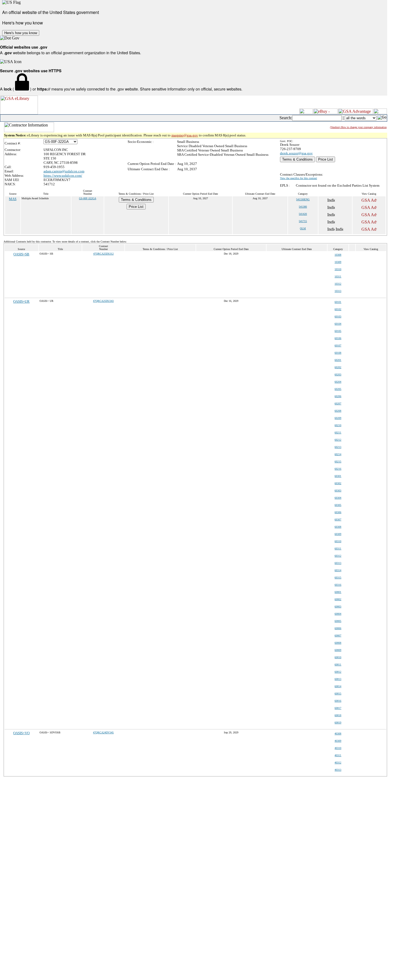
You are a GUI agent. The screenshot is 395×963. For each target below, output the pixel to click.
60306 (338, 512)
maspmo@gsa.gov (184, 135)
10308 (338, 254)
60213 (338, 447)
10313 (338, 290)
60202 (338, 367)
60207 (338, 403)
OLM (303, 228)
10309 (338, 261)
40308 (338, 733)
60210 (338, 425)
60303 (338, 490)
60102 (338, 309)
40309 (338, 740)
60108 (338, 352)
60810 (338, 657)
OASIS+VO (21, 733)
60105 (338, 331)
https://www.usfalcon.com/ (63, 175)
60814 (338, 686)
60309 (338, 534)
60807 (338, 635)
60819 (338, 722)
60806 (338, 628)
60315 (338, 577)
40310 (338, 748)
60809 (338, 650)
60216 (338, 468)
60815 (338, 693)
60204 (338, 381)
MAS (12, 199)
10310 (338, 269)
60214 (338, 454)
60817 (338, 708)
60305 (338, 505)
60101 (338, 302)
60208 (338, 410)
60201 (338, 360)
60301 (338, 476)
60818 (338, 715)
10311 (338, 276)
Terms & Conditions (297, 159)
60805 (338, 621)
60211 (338, 432)
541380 (303, 206)
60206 (338, 396)
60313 (338, 563)
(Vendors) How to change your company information (358, 127)
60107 (338, 345)
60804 (338, 613)
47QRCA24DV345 (103, 732)
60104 (338, 323)
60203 (338, 374)
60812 (338, 671)
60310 (338, 541)
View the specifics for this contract (298, 178)
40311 (338, 755)
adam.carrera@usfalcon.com (64, 171)
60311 (338, 548)
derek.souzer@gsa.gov (296, 153)
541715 (303, 221)
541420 (303, 213)
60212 (338, 439)
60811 (338, 664)
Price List (325, 159)
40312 (338, 762)
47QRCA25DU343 (103, 300)
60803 (338, 606)
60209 (338, 418)
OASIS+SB (21, 254)
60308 (338, 526)
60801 (338, 592)
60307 (338, 519)
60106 (338, 338)
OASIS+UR (21, 301)
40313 (338, 769)
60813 (338, 679)
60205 (338, 389)
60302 (338, 483)
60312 (338, 555)
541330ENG (303, 199)
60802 (338, 599)
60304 (338, 497)
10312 (338, 283)
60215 (338, 461)
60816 (338, 700)
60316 (338, 584)
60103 (338, 316)
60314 (338, 570)
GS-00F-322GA (87, 198)
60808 (338, 642)
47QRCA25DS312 (103, 253)
